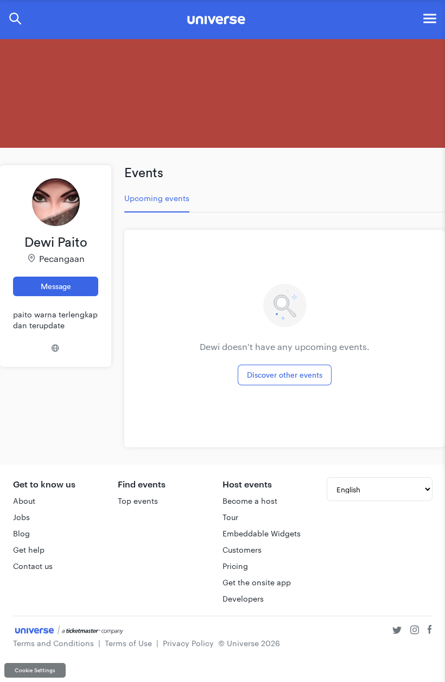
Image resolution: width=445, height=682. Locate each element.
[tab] (156, 198)
